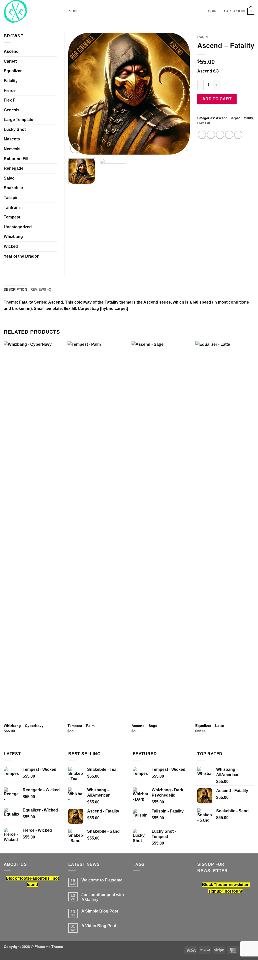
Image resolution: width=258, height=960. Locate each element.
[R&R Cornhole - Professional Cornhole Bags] (29, 11)
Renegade (13, 168)
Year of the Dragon (22, 256)
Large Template (18, 119)
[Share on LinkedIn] (238, 135)
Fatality (247, 118)
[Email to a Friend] (220, 135)
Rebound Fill (16, 159)
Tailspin (11, 197)
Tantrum (12, 207)
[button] (211, 11)
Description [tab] (15, 289)
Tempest (12, 217)
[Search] (64, 11)
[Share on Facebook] (202, 135)
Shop (74, 11)
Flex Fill (203, 123)
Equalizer (13, 71)
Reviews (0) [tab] (40, 289)
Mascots (12, 139)
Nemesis (12, 149)
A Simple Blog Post (99, 911)
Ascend (222, 118)
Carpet (204, 37)
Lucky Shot (15, 129)
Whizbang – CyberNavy (24, 726)
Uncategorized (18, 227)
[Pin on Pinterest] (229, 135)
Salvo (9, 178)
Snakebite (13, 188)
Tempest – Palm (81, 726)
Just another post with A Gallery (102, 897)
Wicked (11, 246)
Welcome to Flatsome (101, 880)
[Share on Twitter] (211, 135)
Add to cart (217, 99)
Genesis (11, 110)
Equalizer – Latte (209, 726)
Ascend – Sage (144, 726)
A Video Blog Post (98, 926)
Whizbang (13, 236)
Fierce (10, 90)
